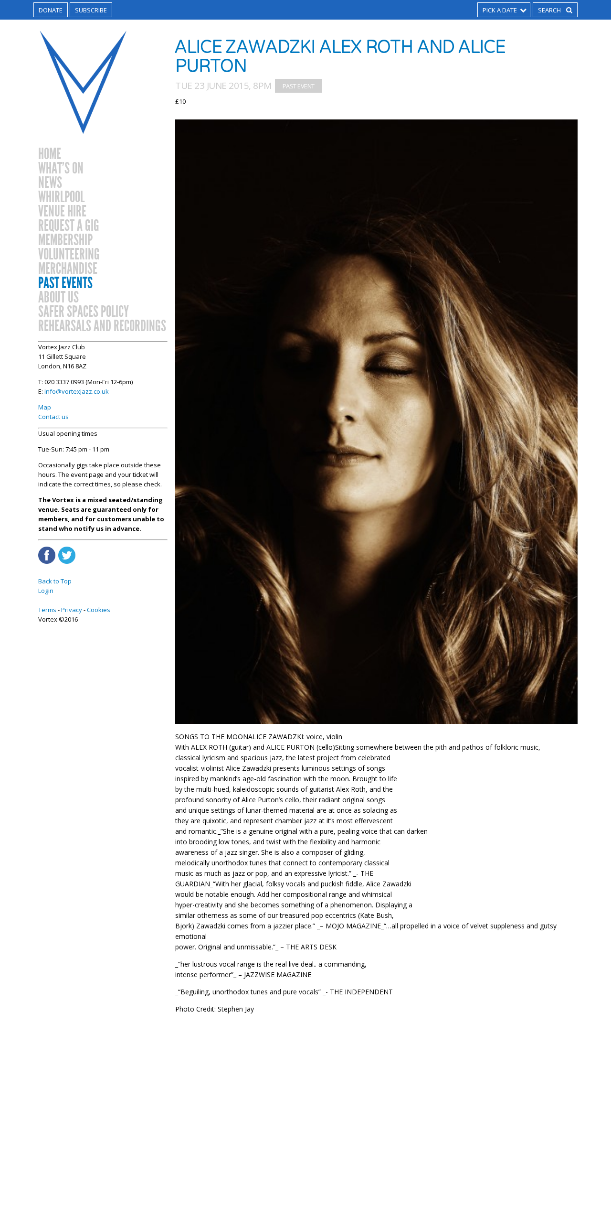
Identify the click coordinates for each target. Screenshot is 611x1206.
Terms (47, 609)
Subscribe (91, 10)
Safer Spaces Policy (83, 312)
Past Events (65, 283)
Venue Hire (62, 212)
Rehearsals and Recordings (102, 326)
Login (45, 590)
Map (44, 407)
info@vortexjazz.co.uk (76, 391)
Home (49, 154)
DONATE (51, 10)
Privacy (71, 609)
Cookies (98, 609)
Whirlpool (61, 197)
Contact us (53, 416)
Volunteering (69, 255)
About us (58, 298)
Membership (65, 240)
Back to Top (55, 581)
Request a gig (68, 226)
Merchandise (67, 269)
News (50, 183)
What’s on (61, 169)
